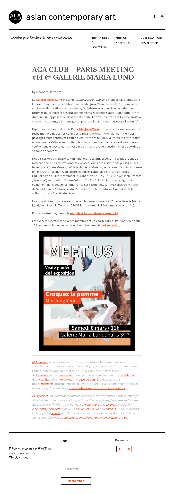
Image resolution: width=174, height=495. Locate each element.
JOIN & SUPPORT (151, 37)
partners (111, 404)
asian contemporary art (71, 17)
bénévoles (43, 375)
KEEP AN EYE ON (101, 37)
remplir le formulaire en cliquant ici (94, 213)
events (55, 413)
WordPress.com (18, 457)
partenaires (65, 375)
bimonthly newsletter (48, 409)
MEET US (121, 37)
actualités (44, 379)
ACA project (40, 362)
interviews (64, 379)
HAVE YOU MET (100, 47)
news (80, 409)
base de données (89, 379)
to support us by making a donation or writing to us (93, 418)
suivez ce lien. (111, 225)
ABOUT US (122, 43)
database (111, 409)
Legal (64, 441)
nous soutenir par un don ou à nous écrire (97, 388)
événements (46, 384)
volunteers (92, 404)
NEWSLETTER (149, 43)
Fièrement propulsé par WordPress (30, 448)
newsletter (127, 375)
